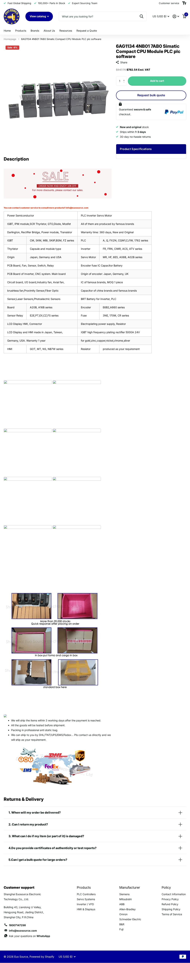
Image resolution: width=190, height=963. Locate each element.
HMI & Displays (86, 909)
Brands (35, 30)
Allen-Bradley (127, 909)
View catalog (38, 16)
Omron (123, 914)
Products (20, 30)
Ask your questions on (29, 936)
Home (7, 30)
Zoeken (141, 16)
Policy (166, 887)
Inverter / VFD (85, 904)
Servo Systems (86, 899)
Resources (65, 30)
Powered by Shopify (42, 956)
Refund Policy (170, 904)
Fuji (121, 929)
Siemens (124, 894)
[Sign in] (175, 16)
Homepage (10, 39)
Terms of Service (172, 914)
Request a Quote (86, 30)
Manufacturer (129, 887)
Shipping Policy (171, 909)
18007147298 (17, 925)
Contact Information (174, 894)
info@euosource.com (77, 207)
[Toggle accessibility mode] (184, 3)
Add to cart (157, 80)
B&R (121, 924)
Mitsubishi (125, 899)
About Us (49, 30)
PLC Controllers (86, 894)
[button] (125, 78)
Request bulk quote (151, 95)
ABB (122, 904)
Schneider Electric (130, 919)
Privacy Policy (170, 899)
